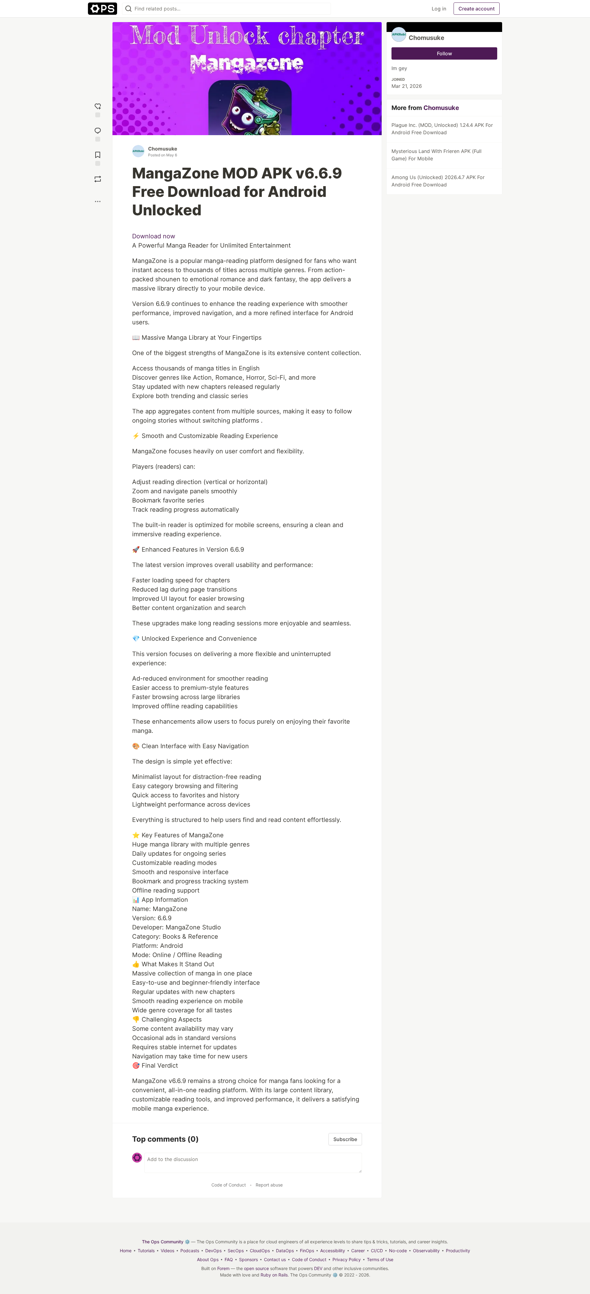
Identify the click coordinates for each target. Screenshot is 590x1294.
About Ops (207, 1259)
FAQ (229, 1259)
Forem (223, 1268)
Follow (444, 53)
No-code (398, 1250)
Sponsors (248, 1259)
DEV (318, 1268)
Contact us (275, 1259)
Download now (153, 236)
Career (358, 1250)
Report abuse (269, 1184)
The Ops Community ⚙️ (166, 1241)
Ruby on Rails (274, 1274)
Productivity (458, 1250)
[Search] (128, 8)
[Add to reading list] (98, 158)
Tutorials (146, 1250)
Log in (439, 9)
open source (256, 1268)
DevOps (213, 1250)
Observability (426, 1250)
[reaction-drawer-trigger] (98, 109)
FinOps (307, 1250)
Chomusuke (162, 149)
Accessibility (332, 1250)
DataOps (285, 1250)
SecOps (236, 1250)
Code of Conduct (228, 1184)
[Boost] (98, 179)
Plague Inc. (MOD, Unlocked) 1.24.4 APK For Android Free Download (442, 128)
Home (126, 1250)
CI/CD (377, 1250)
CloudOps (260, 1250)
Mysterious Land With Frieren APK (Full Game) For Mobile (436, 155)
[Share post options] (98, 201)
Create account (476, 9)
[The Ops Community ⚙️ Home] (102, 8)
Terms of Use (380, 1259)
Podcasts (189, 1250)
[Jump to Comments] (98, 133)
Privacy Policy (346, 1259)
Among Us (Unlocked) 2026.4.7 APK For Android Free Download (438, 181)
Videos (167, 1250)
